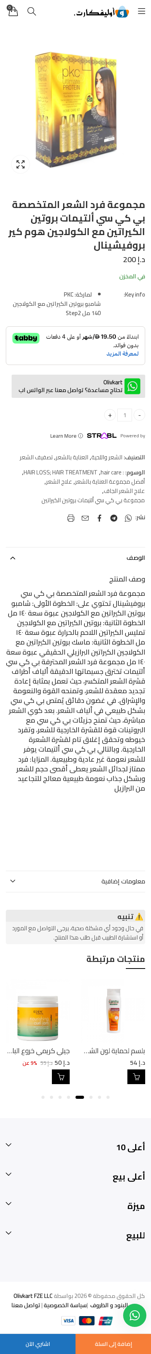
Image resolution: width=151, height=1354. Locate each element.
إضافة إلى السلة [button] (136, 1076)
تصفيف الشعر (36, 457)
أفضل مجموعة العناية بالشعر (110, 481)
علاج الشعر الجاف (124, 491)
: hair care (112, 472)
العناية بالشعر (72, 457)
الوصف (136, 557)
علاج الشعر (59, 481)
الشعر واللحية (106, 457)
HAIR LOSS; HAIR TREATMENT (61, 472)
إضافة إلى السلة (113, 1344)
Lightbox (20, 164)
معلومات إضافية (123, 881)
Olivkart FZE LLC (33, 1295)
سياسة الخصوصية (65, 1305)
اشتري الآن (38, 1344)
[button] (108, 1097)
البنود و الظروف (108, 1305)
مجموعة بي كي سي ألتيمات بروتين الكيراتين (93, 500)
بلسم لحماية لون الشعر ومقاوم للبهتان (92, 1050)
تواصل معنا (25, 1305)
